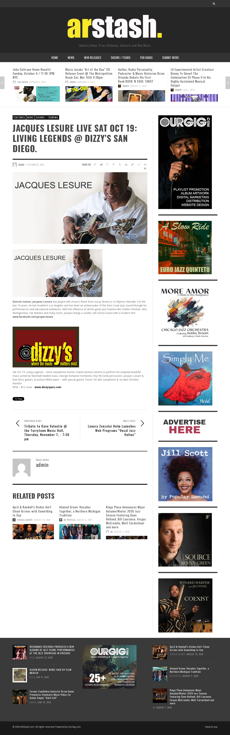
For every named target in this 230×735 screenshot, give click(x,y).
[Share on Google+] (107, 164)
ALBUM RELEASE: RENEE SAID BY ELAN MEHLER (50, 671)
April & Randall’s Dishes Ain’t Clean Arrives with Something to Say (32, 511)
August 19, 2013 (191, 86)
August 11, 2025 (86, 86)
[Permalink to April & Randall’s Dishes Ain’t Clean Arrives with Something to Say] (33, 531)
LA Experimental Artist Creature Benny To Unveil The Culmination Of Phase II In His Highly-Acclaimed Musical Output (139, 77)
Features (19, 117)
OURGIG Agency (25, 519)
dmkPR (73, 86)
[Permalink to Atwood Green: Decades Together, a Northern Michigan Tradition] (80, 531)
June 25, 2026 (44, 702)
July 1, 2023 (136, 90)
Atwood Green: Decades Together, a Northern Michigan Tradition (79, 511)
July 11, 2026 (42, 677)
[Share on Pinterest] (113, 164)
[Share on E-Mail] (144, 168)
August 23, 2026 (42, 519)
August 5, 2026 (84, 519)
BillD (32, 657)
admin (20, 82)
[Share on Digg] (144, 164)
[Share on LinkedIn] (126, 164)
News (30, 117)
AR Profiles (69, 519)
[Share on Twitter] (101, 164)
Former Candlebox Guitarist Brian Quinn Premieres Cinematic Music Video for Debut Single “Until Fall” (52, 694)
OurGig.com (74, 726)
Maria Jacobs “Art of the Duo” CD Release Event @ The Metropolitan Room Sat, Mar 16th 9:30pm (36, 73)
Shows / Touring (47, 117)
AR (112, 531)
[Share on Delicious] (132, 164)
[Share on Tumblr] (120, 164)
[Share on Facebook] (95, 164)
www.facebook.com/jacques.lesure (33, 316)
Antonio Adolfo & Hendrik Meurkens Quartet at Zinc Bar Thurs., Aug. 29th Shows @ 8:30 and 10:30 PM (192, 75)
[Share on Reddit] (138, 164)
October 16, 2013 (36, 164)
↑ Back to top (210, 726)
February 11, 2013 (33, 82)
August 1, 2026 (122, 531)
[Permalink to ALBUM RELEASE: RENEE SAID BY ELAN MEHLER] (20, 675)
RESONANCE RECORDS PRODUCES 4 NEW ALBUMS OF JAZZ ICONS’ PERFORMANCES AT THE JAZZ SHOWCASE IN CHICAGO (52, 650)
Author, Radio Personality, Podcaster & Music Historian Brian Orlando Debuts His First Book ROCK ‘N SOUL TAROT (88, 75)
